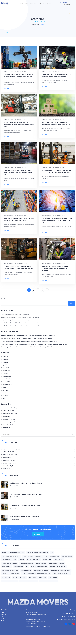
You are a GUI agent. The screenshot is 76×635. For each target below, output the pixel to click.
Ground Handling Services (57, 566)
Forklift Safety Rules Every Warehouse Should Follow (15, 314)
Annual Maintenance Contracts (32, 556)
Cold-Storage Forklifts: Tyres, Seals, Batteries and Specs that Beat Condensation (34, 335)
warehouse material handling (48, 581)
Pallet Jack (42, 577)
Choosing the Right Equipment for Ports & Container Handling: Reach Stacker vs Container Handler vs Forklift (39, 344)
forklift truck (6, 566)
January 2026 (6, 373)
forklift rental (58, 559)
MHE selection (6, 577)
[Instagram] (73, 624)
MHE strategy (32, 577)
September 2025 (7, 384)
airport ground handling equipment (37, 552)
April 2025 (5, 398)
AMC (52, 552)
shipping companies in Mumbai (28, 581)
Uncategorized (6, 427)
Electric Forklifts (67, 556)
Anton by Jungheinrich (32, 617)
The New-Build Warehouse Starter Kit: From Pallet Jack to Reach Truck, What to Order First (57, 220)
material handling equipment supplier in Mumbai (36, 574)
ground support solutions (10, 570)
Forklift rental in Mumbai (9, 563)
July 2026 (5, 356)
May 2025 (5, 395)
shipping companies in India (9, 581)
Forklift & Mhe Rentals (8, 410)
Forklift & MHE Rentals (31, 612)
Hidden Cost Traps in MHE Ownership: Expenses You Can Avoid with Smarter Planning (55, 268)
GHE (27, 566)
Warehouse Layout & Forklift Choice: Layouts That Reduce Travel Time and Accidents (29, 338)
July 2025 (5, 390)
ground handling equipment (39, 566)
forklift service (41, 563)
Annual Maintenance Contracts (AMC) (36, 614)
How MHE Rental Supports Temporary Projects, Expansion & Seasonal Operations (22, 325)
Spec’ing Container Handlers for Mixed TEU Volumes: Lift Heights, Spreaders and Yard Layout (19, 77)
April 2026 (5, 365)
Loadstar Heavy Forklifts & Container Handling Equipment (35, 622)
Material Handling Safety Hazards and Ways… (25, 505)
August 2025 (6, 387)
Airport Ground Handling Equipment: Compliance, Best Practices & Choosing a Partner (34, 341)
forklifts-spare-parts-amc (9, 419)
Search (3, 299)
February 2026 (6, 370)
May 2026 (5, 362)
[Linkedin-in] (69, 624)
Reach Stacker (53, 577)
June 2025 (5, 393)
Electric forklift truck (9, 559)
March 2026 (6, 367)
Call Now (64, 2)
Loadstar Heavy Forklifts (9, 422)
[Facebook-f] (65, 624)
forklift (21, 559)
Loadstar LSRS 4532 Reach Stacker (60, 570)
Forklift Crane (47, 559)
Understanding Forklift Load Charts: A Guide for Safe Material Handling (20, 317)
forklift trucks (18, 566)
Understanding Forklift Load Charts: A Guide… (26, 494)
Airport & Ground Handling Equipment (12, 408)
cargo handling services (51, 556)
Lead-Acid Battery (26, 570)
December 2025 (7, 376)
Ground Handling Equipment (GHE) (35, 619)
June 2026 (5, 359)
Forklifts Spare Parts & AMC (10, 413)
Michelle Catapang (6, 335)
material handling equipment (10, 574)
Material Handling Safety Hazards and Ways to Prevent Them (17, 320)
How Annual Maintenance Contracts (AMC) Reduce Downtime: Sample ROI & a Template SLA (34, 347)
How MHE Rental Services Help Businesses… (25, 516)
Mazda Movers (9, 71)
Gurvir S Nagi (4, 347)
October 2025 (6, 381)
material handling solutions (61, 574)
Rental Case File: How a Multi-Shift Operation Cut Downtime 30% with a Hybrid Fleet (19, 125)
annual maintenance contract (11, 556)
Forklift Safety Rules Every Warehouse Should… (26, 483)
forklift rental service (26, 563)
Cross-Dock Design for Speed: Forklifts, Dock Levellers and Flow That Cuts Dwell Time (18, 173)
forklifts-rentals (7, 416)
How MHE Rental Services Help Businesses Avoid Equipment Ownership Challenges (23, 323)
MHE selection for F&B (19, 577)
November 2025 (7, 379)
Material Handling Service (9, 424)
